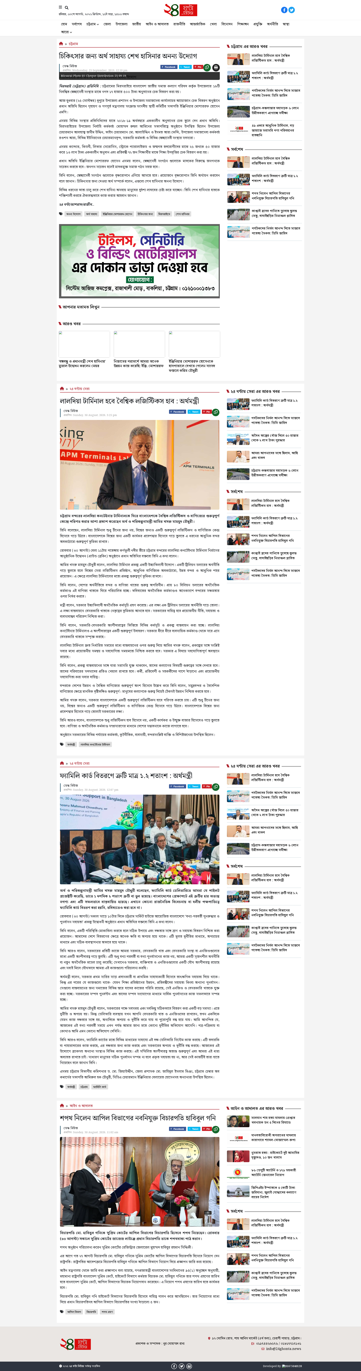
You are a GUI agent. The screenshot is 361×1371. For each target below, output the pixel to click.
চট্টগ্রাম (91, 24)
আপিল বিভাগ (74, 1312)
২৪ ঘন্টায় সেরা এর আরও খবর (255, 391)
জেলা (107, 24)
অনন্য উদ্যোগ (73, 214)
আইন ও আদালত (157, 24)
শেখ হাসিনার (182, 214)
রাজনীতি (179, 24)
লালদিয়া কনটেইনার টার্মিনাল (95, 745)
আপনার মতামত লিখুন (81, 307)
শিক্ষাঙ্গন (243, 24)
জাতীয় (136, 24)
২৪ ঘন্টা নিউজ (76, 1366)
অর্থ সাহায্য (91, 214)
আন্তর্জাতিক (197, 24)
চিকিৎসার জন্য (145, 214)
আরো (65, 32)
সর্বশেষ (77, 24)
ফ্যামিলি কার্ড (99, 1087)
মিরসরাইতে (164, 214)
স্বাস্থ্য (286, 24)
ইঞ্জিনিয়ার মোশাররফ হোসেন (117, 214)
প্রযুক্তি (257, 24)
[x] (291, 10)
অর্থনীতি (272, 24)
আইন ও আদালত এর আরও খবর (257, 1108)
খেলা (213, 24)
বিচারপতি (91, 1312)
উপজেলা (121, 24)
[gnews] (299, 10)
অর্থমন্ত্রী (71, 745)
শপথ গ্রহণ (107, 1312)
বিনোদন (227, 24)
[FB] (284, 10)
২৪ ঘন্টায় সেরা (79, 389)
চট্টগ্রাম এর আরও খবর (249, 46)
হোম (64, 24)
